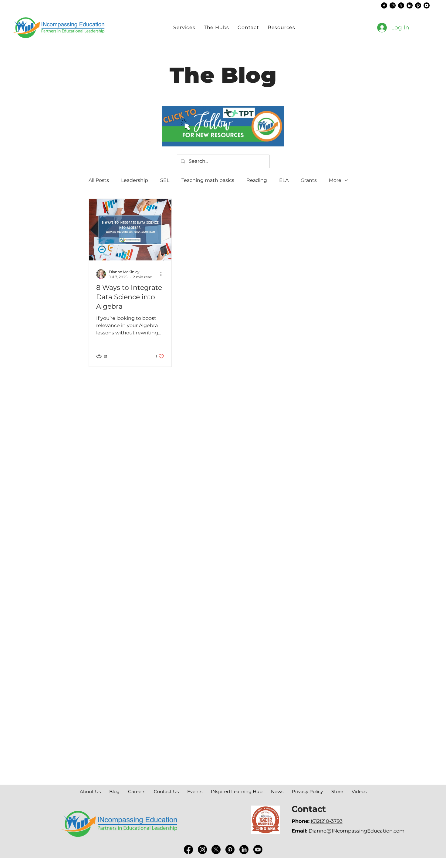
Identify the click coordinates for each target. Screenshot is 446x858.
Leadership (134, 180)
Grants (309, 180)
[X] (401, 5)
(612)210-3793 (327, 821)
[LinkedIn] (410, 5)
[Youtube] (427, 5)
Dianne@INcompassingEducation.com (356, 831)
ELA (284, 180)
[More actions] (163, 274)
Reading (256, 180)
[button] (216, 27)
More (335, 180)
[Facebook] (384, 5)
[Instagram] (393, 5)
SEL (164, 180)
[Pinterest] (418, 5)
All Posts (99, 180)
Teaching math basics (207, 180)
